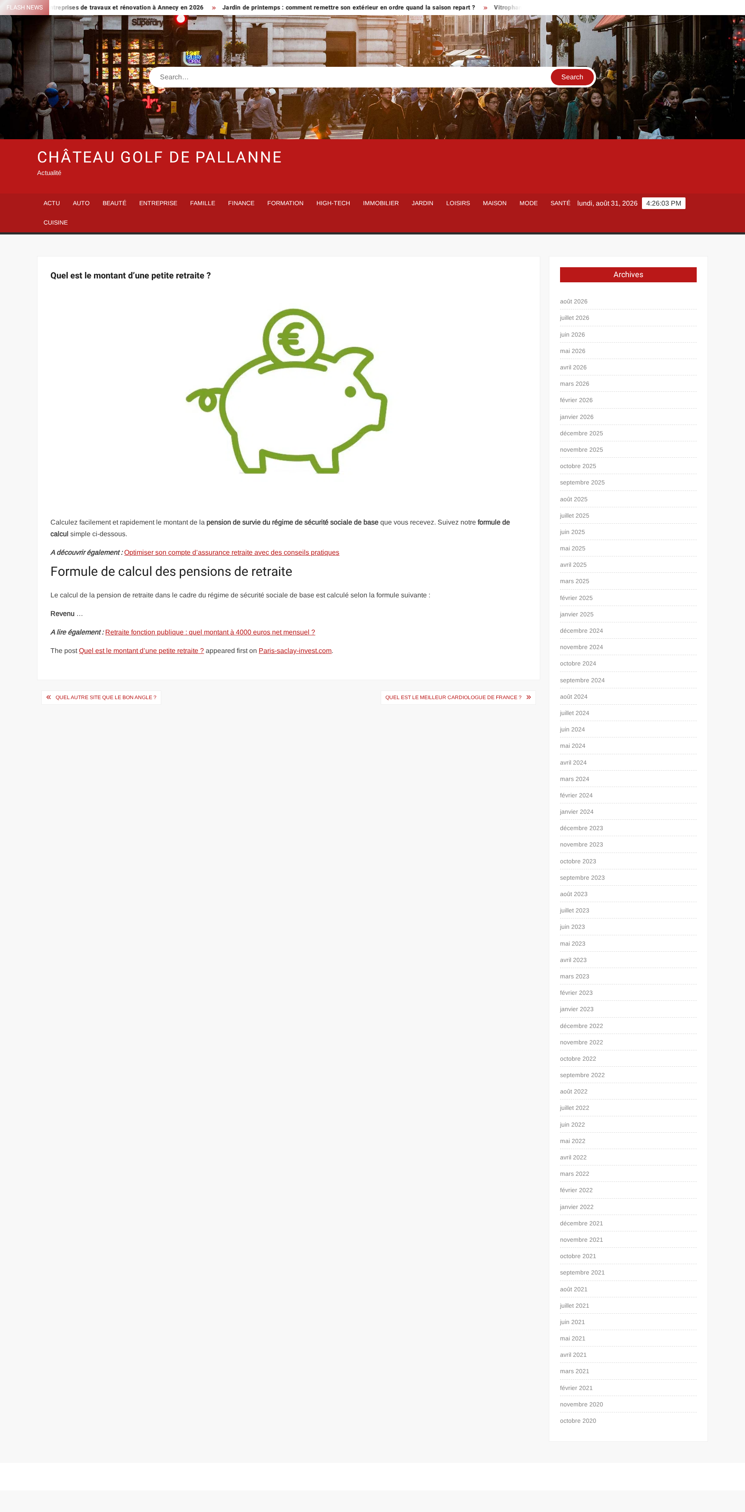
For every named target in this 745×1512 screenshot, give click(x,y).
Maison (495, 203)
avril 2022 (573, 1157)
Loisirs (458, 203)
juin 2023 (572, 926)
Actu (52, 203)
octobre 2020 (578, 1420)
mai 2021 (572, 1338)
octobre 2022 (578, 1058)
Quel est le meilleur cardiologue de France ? (453, 697)
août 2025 (574, 499)
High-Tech (333, 203)
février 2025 (576, 597)
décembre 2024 (581, 630)
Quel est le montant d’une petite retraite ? (141, 650)
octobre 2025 (578, 465)
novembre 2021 (581, 1239)
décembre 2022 (581, 1025)
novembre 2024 (581, 647)
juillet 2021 (574, 1305)
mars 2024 (574, 778)
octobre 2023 (578, 861)
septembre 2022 (582, 1075)
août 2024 (574, 696)
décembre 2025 (581, 433)
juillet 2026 (574, 317)
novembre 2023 (581, 844)
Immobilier (381, 203)
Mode (529, 203)
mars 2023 (574, 976)
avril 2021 (573, 1354)
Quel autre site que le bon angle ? (106, 697)
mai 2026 (572, 350)
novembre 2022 (581, 1042)
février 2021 (576, 1387)
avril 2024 (573, 762)
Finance (241, 203)
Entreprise (158, 203)
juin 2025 (572, 531)
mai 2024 (572, 745)
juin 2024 (572, 729)
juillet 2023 (574, 910)
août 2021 (574, 1289)
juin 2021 (572, 1321)
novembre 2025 (581, 449)
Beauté (114, 203)
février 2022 (576, 1190)
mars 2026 (574, 383)
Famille (202, 203)
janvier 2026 (577, 416)
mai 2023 (572, 943)
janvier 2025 (577, 614)
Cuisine (56, 222)
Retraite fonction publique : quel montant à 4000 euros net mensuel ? (210, 632)
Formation (285, 203)
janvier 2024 (577, 811)
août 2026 (574, 301)
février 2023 (576, 992)
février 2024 (576, 795)
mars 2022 (574, 1173)
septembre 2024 (582, 680)
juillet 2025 (574, 515)
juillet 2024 (574, 712)
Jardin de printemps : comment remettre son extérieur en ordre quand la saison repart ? (276, 7)
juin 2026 (572, 334)
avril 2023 (573, 959)
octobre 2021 (578, 1256)
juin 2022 (572, 1124)
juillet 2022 (574, 1107)
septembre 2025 (582, 482)
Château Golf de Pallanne (159, 157)
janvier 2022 (577, 1206)
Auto (81, 203)
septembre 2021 (582, 1272)
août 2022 (574, 1091)
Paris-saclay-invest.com (295, 650)
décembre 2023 (581, 828)
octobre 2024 (578, 663)
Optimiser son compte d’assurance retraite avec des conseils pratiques (231, 552)
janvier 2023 (577, 1009)
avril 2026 (573, 367)
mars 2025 (574, 581)
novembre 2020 (581, 1404)
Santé (560, 203)
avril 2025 (573, 564)
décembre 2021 (581, 1223)
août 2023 (574, 893)
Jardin (422, 203)
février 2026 (576, 400)
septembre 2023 (582, 877)
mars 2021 (574, 1371)
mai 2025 (572, 548)
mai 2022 (572, 1140)
